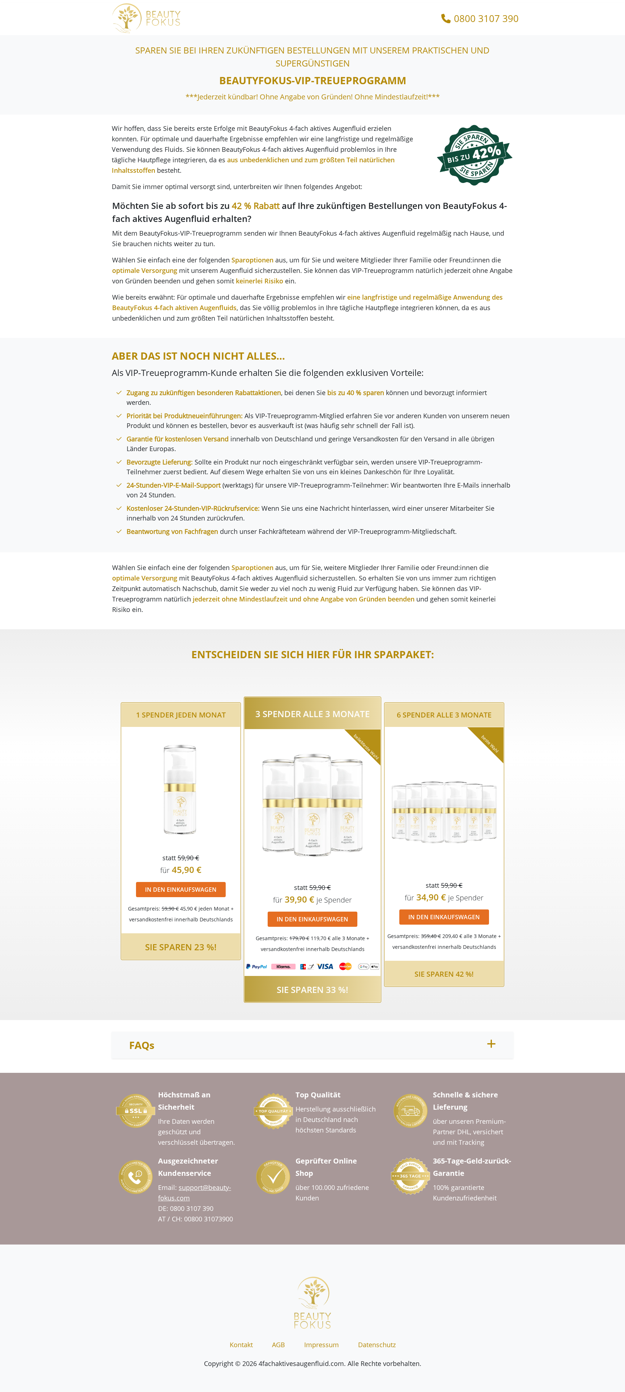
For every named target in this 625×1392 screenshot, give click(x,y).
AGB (278, 1344)
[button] (312, 1045)
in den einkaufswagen (181, 890)
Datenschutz (377, 1344)
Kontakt (241, 1344)
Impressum (321, 1344)
